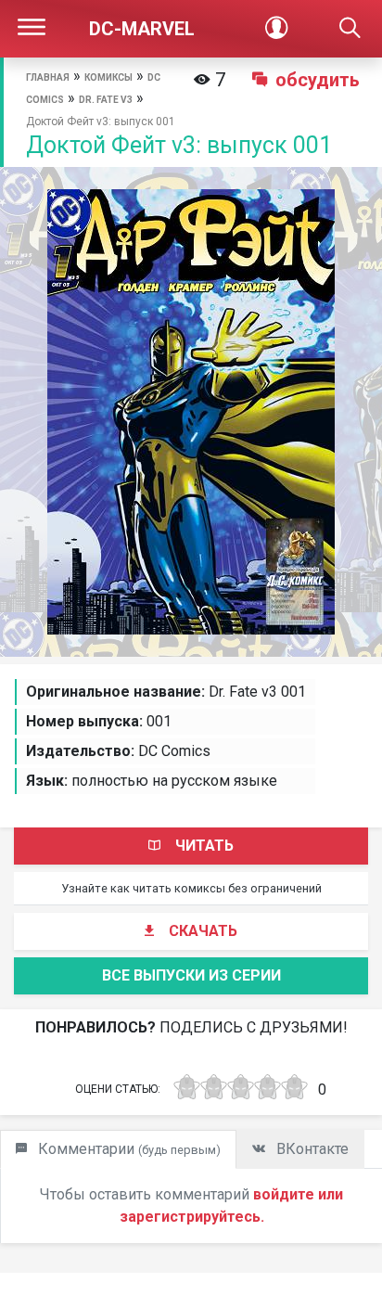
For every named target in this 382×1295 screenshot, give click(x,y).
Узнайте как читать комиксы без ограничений (191, 888)
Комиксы (108, 77)
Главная (48, 77)
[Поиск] (350, 29)
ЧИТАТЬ (204, 845)
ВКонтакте (311, 1149)
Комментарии (127, 1149)
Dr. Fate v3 (106, 100)
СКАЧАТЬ (203, 931)
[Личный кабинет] (276, 29)
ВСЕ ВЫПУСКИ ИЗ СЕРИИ (191, 975)
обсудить (317, 80)
